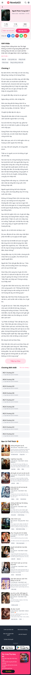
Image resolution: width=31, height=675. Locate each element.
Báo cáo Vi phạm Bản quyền (8, 634)
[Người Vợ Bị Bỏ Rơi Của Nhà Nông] (5, 551)
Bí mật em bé (14, 454)
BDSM (12, 543)
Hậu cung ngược (20, 543)
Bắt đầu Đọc (23, 31)
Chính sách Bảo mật (8, 629)
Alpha (12, 499)
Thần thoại (5, 62)
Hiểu (18, 469)
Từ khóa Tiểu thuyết (8, 639)
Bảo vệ (4, 59)
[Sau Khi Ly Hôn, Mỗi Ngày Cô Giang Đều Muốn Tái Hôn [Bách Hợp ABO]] (5, 597)
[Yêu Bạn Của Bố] (5, 613)
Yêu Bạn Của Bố (15, 609)
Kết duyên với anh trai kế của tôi (20, 473)
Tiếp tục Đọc (15, 361)
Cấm (17, 499)
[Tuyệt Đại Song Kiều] (5, 463)
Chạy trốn (22, 454)
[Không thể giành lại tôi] (5, 450)
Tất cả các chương (24, 367)
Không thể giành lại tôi (17, 445)
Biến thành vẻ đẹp (20, 529)
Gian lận (13, 469)
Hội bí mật (18, 575)
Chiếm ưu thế (14, 605)
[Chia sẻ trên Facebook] (9, 36)
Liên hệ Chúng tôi (22, 634)
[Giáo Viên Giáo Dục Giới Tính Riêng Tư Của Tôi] (5, 583)
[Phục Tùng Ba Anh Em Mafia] (5, 537)
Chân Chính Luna (16, 519)
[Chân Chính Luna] (5, 523)
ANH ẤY (13, 559)
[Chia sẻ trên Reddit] (25, 36)
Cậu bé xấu (23, 499)
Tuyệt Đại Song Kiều (16, 459)
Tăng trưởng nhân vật (16, 62)
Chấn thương (21, 515)
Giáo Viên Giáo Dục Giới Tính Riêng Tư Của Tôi (19, 579)
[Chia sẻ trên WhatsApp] (21, 36)
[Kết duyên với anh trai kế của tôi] (5, 477)
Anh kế (13, 483)
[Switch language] (28, 2)
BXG (18, 483)
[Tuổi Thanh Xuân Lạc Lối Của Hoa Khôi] (5, 567)
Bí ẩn (12, 575)
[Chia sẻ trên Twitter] (13, 36)
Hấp (23, 469)
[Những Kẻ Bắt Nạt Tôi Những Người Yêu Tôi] (5, 507)
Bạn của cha (14, 619)
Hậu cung (13, 589)
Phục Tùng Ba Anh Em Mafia (19, 533)
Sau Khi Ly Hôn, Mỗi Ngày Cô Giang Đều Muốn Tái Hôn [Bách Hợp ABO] (20, 594)
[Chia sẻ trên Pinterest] (17, 36)
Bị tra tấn (13, 515)
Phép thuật (22, 59)
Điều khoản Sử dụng (22, 629)
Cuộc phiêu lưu (12, 59)
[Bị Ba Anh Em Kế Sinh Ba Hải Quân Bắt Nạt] (5, 492)
